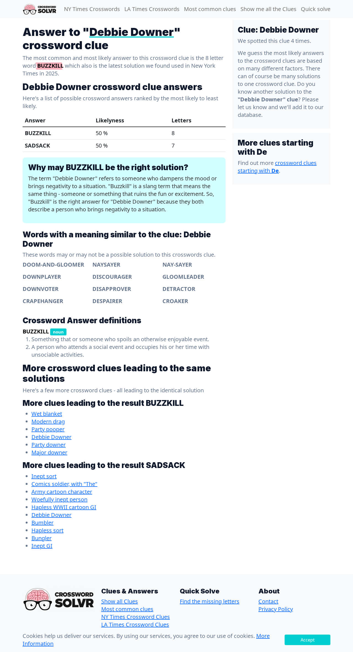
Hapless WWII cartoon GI (63, 507)
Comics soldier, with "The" (64, 484)
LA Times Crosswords (152, 9)
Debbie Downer (51, 437)
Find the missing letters (209, 601)
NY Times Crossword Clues (135, 617)
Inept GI (41, 546)
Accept (308, 640)
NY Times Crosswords (92, 9)
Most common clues (210, 9)
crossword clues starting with (277, 166)
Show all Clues (119, 601)
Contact (268, 601)
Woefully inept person (59, 499)
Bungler (41, 538)
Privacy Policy (275, 609)
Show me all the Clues (268, 9)
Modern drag (48, 421)
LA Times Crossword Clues (135, 624)
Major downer (49, 452)
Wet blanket (46, 413)
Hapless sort (47, 530)
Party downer (48, 444)
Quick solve (315, 9)
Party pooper (48, 429)
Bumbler (42, 522)
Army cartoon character (61, 491)
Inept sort (44, 476)
